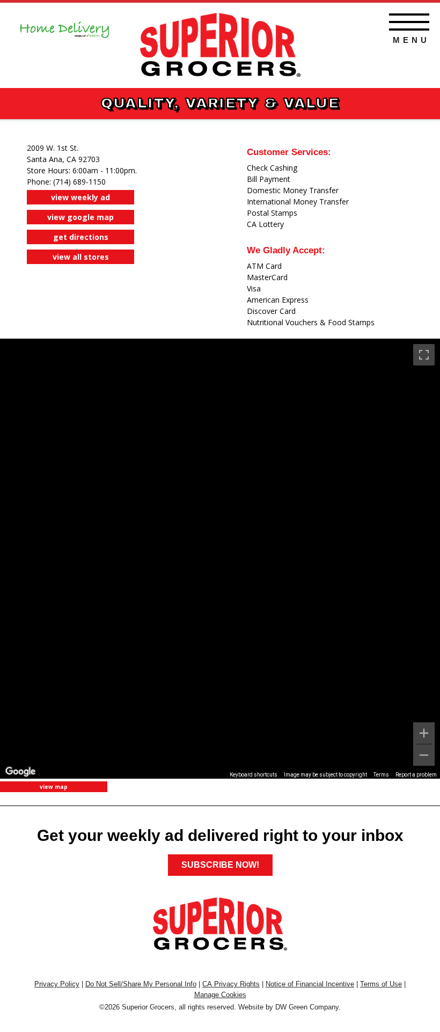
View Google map (80, 217)
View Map (54, 787)
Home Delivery (64, 26)
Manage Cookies (220, 995)
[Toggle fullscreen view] (424, 354)
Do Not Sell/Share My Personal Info (140, 984)
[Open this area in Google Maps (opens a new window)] (20, 772)
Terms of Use (381, 984)
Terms (381, 775)
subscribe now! (220, 864)
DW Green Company (307, 1007)
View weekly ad (80, 197)
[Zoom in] (424, 733)
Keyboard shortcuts (253, 775)
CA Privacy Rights (231, 984)
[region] (220, 559)
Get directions (80, 237)
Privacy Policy (56, 984)
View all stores (81, 257)
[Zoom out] (424, 755)
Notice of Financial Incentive (310, 984)
